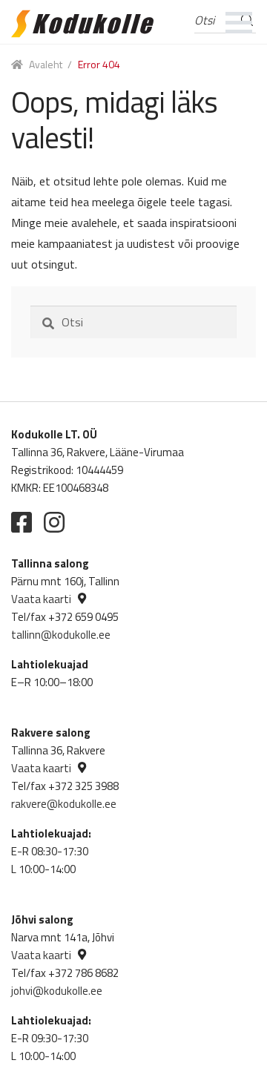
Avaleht (45, 64)
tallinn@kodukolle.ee (61, 634)
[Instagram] (54, 522)
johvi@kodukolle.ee (56, 990)
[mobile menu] (239, 22)
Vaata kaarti (41, 599)
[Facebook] (21, 522)
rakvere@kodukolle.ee (63, 803)
